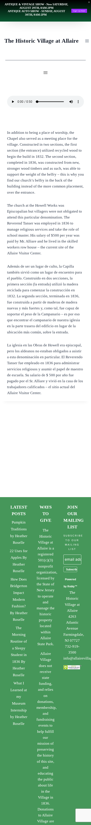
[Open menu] (87, 40)
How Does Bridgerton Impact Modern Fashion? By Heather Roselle (19, 599)
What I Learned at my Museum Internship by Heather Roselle (18, 703)
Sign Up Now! (79, 10)
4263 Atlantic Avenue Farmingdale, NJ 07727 (73, 628)
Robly (71, 586)
